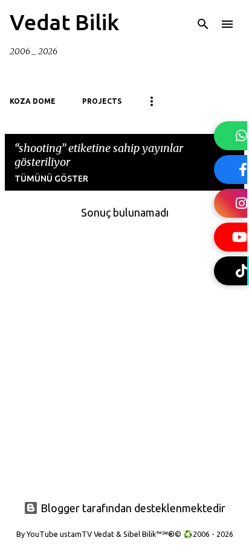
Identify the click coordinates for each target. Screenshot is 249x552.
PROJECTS (101, 101)
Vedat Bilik (64, 22)
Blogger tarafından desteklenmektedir (131, 508)
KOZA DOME (33, 101)
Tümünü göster (51, 178)
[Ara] (203, 24)
